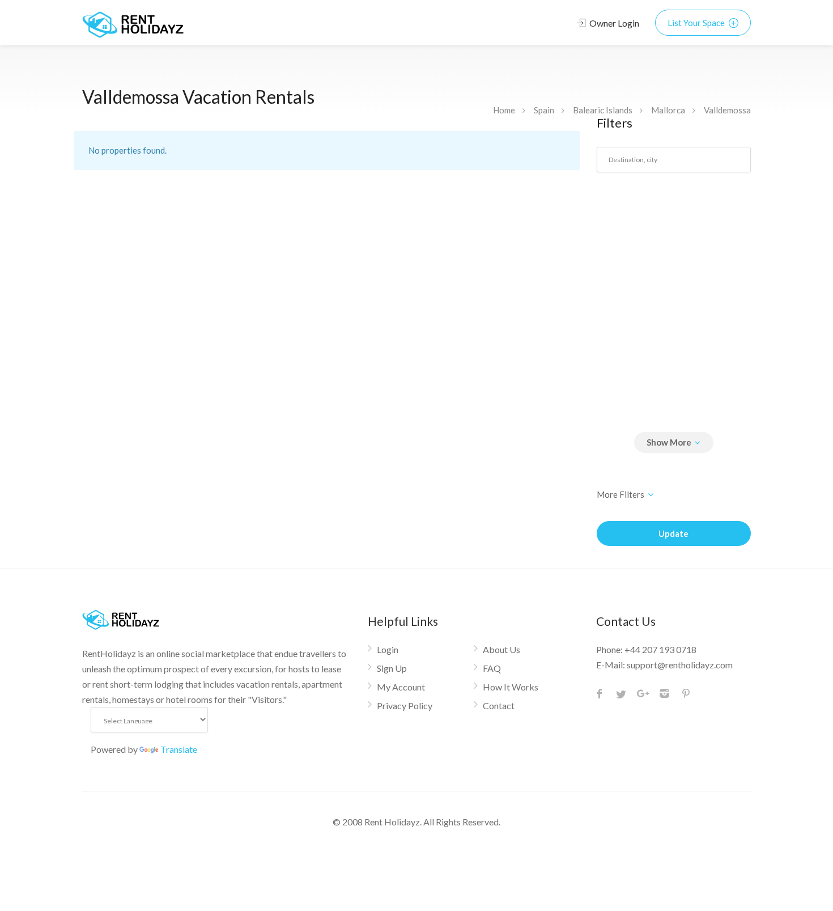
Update (673, 533)
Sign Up (392, 668)
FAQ (492, 668)
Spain (544, 110)
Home (504, 110)
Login (387, 649)
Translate (178, 749)
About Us (501, 649)
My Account (401, 686)
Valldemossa (727, 110)
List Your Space (697, 23)
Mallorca (668, 110)
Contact (499, 705)
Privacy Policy (404, 705)
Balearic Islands (602, 110)
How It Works (510, 686)
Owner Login (613, 23)
